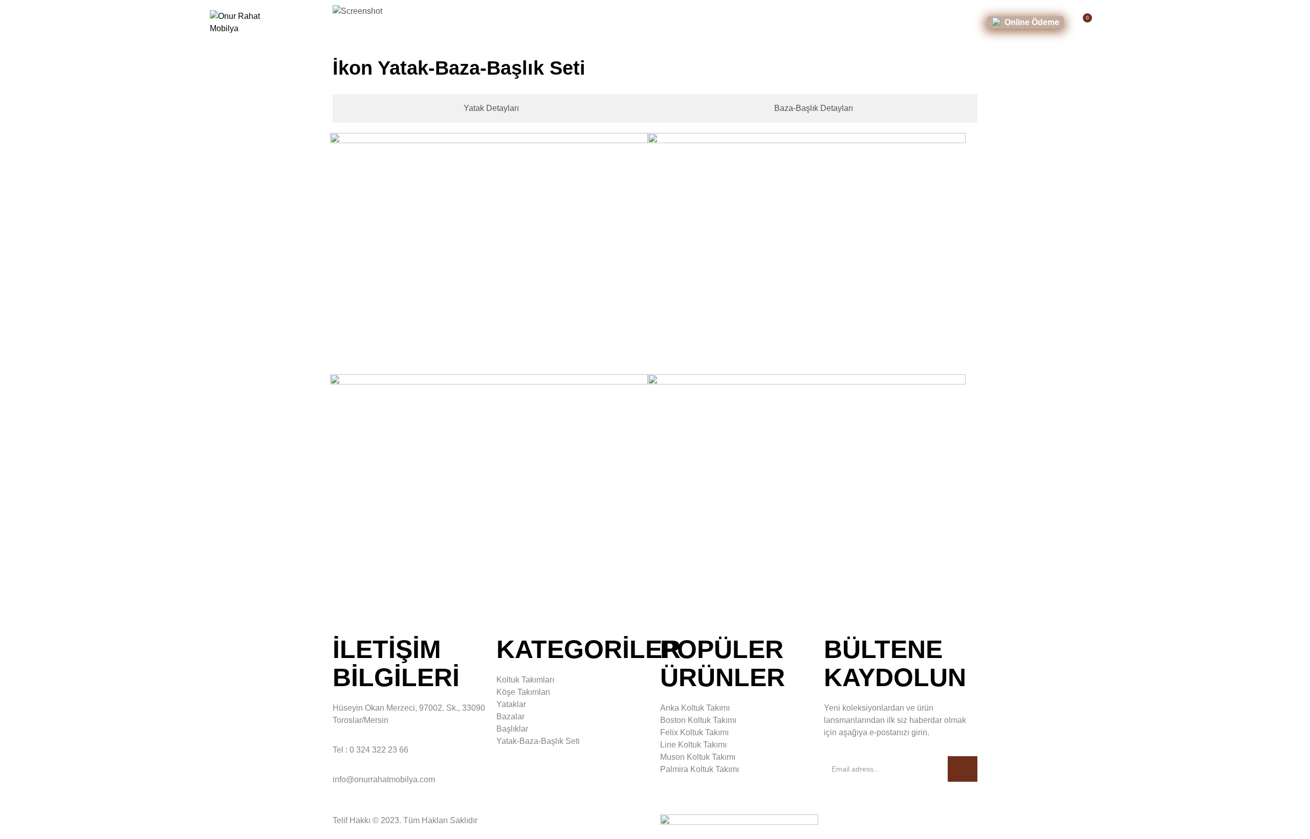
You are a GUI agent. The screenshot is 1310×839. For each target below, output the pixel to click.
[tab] (488, 108)
